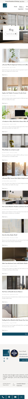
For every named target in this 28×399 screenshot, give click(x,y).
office (20, 356)
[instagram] (7, 359)
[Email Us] (15, 397)
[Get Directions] (9, 397)
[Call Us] (3, 397)
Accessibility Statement (21, 383)
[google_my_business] (4, 361)
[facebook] (4, 359)
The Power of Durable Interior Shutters (12, 291)
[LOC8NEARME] (14, 351)
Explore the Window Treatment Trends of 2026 (14, 93)
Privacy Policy (19, 385)
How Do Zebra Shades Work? (9, 235)
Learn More (21, 1)
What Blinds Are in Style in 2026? (10, 150)
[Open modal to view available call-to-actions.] (21, 397)
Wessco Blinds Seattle (14, 354)
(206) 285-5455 (23, 354)
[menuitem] (15, 6)
